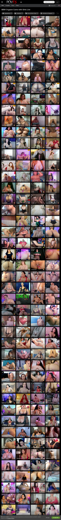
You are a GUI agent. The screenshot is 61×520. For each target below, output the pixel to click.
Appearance (7, 13)
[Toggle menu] (2, 2)
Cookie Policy (10, 518)
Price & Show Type (32, 13)
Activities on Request (47, 13)
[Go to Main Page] (11, 2)
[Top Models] (21, 2)
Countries (19, 13)
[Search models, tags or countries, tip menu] (59, 5)
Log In (57, 2)
